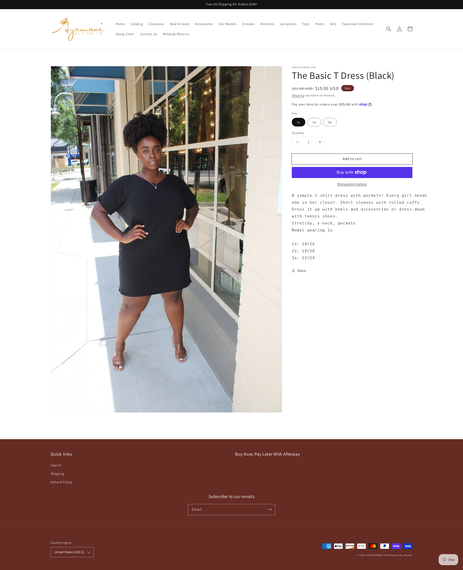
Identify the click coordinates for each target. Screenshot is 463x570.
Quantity (298, 133)
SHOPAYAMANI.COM (377, 555)
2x (314, 122)
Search (56, 465)
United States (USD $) (69, 552)
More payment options (352, 184)
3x (330, 122)
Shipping (298, 95)
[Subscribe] (269, 509)
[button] (388, 29)
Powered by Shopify (400, 555)
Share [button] (301, 270)
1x (298, 122)
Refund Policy (61, 482)
